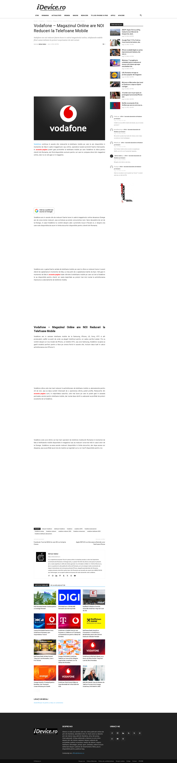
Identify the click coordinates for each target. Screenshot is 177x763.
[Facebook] (49, 576)
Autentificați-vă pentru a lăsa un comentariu (48, 703)
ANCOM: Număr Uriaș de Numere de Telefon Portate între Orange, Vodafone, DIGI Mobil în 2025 (93, 684)
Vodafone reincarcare (79, 531)
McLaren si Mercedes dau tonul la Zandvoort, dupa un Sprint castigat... (132, 84)
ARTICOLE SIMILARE (41, 585)
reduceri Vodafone (47, 529)
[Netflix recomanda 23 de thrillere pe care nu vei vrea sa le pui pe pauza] (115, 105)
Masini (75, 15)
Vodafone (42, 21)
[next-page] (38, 690)
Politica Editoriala (92, 761)
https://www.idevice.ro (54, 556)
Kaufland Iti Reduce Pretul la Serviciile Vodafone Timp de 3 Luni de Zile (93, 608)
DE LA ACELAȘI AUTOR (57, 585)
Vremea (67, 15)
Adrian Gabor (42, 44)
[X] (68, 576)
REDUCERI (84, 15)
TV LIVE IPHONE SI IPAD (99, 15)
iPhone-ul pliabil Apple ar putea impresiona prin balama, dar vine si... (132, 52)
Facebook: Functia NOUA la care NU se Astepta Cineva (50, 543)
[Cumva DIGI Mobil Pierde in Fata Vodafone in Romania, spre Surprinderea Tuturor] (45, 621)
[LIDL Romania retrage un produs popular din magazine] (115, 75)
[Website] (72, 576)
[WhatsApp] (112, 739)
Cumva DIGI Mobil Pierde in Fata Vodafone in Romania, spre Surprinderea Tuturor (43, 632)
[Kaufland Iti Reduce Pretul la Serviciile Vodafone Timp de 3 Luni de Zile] (94, 597)
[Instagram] (53, 576)
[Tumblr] (64, 576)
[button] (140, 16)
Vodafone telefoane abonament (43, 533)
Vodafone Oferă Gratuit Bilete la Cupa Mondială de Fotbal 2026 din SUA (68, 684)
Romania (45, 15)
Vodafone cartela (39, 531)
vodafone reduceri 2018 (64, 531)
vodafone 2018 (78, 529)
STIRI (37, 15)
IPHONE (141, 761)
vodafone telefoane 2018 (93, 531)
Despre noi (82, 761)
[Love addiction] (127, 203)
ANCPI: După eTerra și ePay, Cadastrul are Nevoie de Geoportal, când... (131, 32)
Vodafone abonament (90, 529)
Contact (134, 761)
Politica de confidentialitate (106, 761)
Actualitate (56, 15)
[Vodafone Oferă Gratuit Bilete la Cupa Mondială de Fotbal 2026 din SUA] (69, 673)
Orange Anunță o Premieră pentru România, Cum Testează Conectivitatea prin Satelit (44, 684)
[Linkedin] (57, 576)
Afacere (121, 15)
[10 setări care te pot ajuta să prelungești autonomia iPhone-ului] (115, 95)
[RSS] (129, 733)
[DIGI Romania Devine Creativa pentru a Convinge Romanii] (45, 597)
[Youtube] (75, 576)
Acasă (35, 21)
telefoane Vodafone (59, 529)
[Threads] (123, 739)
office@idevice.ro (78, 753)
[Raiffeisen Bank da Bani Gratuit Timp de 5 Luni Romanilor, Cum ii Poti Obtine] (45, 647)
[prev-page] (35, 690)
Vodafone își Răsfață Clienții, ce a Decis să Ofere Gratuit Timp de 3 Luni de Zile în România (93, 658)
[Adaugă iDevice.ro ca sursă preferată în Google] (69, 211)
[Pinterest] (60, 576)
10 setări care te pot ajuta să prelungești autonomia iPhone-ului (132, 95)
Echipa (128, 761)
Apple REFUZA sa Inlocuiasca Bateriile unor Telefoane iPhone (90, 543)
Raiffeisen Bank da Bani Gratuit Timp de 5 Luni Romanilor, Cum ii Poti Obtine (43, 658)
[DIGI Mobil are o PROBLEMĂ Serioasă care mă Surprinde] (69, 597)
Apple (113, 15)
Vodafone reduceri (51, 531)
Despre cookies (120, 761)
